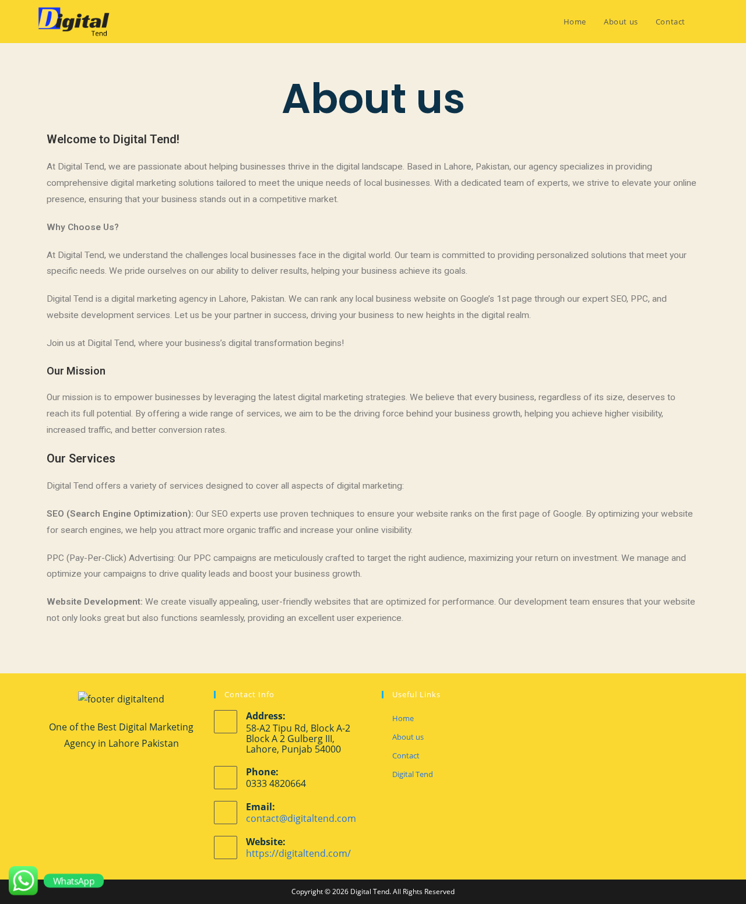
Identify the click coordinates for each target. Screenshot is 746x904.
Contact (406, 755)
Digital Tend (412, 774)
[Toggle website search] (705, 21)
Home (403, 718)
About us (408, 737)
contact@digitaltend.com (301, 818)
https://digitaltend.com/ (298, 853)
